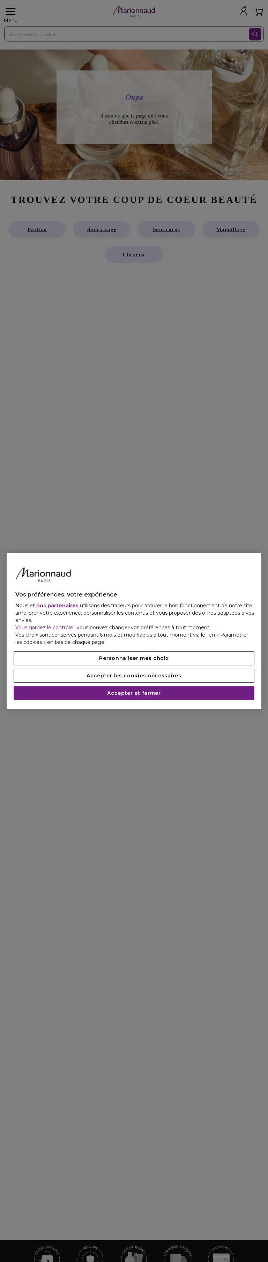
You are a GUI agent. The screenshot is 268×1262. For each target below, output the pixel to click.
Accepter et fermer (134, 693)
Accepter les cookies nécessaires (134, 676)
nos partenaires (57, 606)
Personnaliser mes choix (134, 658)
